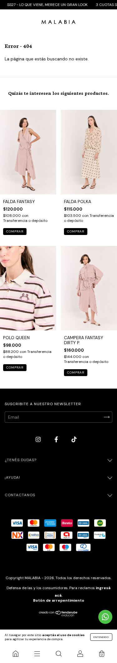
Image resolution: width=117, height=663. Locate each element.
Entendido (101, 637)
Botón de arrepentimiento (58, 600)
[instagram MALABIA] (39, 439)
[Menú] (37, 653)
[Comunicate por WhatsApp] (105, 617)
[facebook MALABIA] (57, 439)
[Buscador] (58, 653)
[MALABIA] (15, 653)
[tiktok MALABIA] (74, 439)
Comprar (14, 231)
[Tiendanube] (58, 615)
